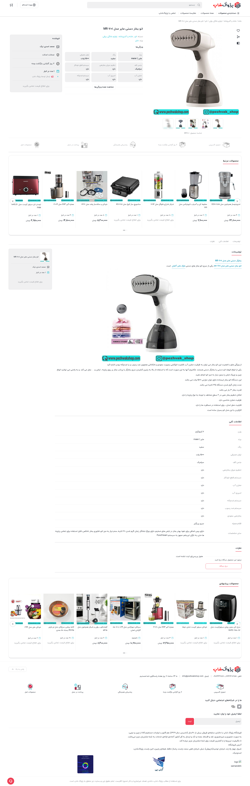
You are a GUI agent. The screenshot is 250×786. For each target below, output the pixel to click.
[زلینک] (233, 706)
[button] (126, 230)
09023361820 (219, 676)
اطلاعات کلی (224, 241)
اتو (206, 21)
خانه (239, 21)
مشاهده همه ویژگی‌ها (104, 87)
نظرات (212, 241)
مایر (137, 40)
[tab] (236, 241)
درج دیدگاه (223, 566)
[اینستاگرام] (239, 706)
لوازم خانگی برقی (215, 21)
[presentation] (237, 201)
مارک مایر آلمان (178, 266)
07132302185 (231, 676)
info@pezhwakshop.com (192, 676)
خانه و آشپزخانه (230, 21)
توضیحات (236, 241)
